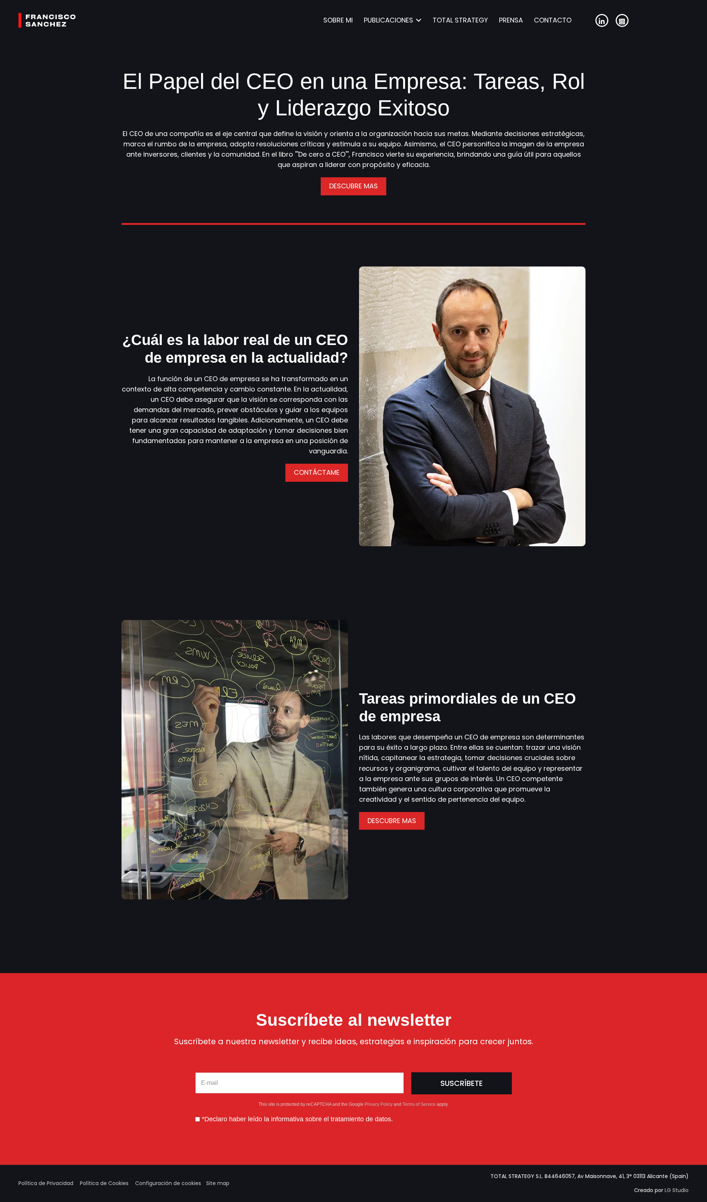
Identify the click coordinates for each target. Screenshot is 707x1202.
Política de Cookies (104, 1183)
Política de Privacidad (45, 1183)
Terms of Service (419, 1104)
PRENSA (511, 20)
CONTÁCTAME (317, 472)
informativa (287, 1119)
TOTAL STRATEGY (460, 20)
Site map (217, 1183)
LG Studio (677, 1190)
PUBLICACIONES (388, 20)
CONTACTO (552, 20)
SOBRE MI (338, 20)
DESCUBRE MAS (353, 186)
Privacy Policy (379, 1104)
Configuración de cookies (168, 1183)
